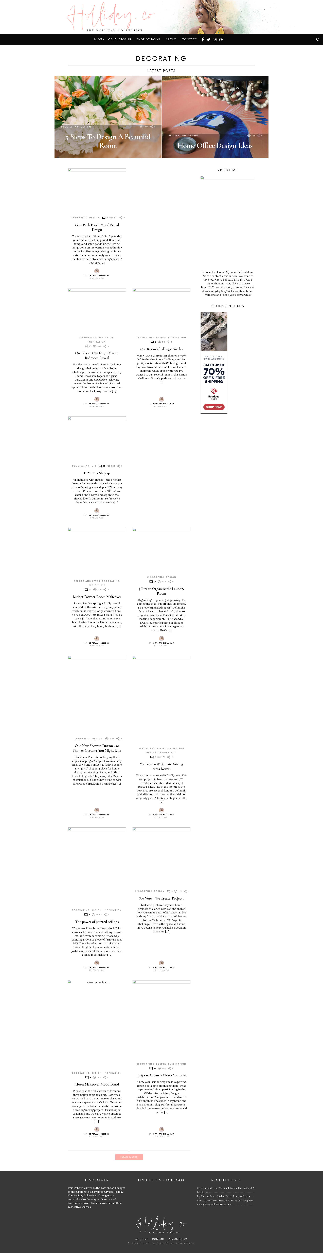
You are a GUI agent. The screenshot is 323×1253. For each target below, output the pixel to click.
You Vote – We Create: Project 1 (162, 898)
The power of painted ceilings (97, 921)
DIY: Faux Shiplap (97, 473)
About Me (141, 1239)
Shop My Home (148, 39)
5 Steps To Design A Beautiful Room (108, 141)
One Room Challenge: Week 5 (161, 348)
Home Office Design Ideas (215, 145)
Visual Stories (119, 39)
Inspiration (97, 342)
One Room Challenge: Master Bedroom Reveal (97, 355)
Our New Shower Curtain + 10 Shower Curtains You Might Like (97, 748)
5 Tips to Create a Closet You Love (161, 1075)
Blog (98, 39)
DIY (113, 338)
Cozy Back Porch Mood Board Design (97, 227)
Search (318, 39)
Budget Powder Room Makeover (97, 596)
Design (86, 127)
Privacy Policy (177, 1239)
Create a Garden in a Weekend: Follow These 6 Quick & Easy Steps (226, 1189)
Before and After (87, 581)
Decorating (70, 127)
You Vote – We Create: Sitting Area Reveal (161, 766)
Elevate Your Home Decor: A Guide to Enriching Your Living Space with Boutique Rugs (225, 1202)
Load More (129, 1157)
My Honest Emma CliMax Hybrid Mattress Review (223, 1196)
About (171, 39)
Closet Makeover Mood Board (97, 1084)
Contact (189, 39)
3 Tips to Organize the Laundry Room (161, 591)
